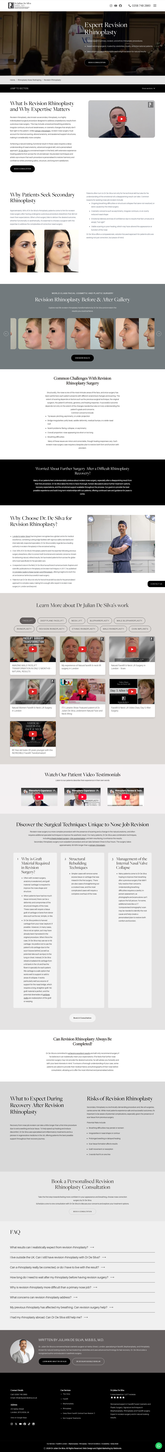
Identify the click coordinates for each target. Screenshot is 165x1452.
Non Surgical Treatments (72, 1418)
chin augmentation (78, 838)
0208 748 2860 (20, 1394)
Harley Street (114, 1444)
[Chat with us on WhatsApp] (158, 1445)
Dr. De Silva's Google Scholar (88, 1361)
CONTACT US (156, 584)
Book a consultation (82, 1018)
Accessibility (105, 1444)
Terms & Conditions (94, 1444)
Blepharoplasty (68, 1404)
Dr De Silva (23, 151)
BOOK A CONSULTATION (96, 62)
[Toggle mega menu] (155, 6)
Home (12, 80)
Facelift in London (61, 1444)
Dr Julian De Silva (117, 1390)
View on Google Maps (19, 1418)
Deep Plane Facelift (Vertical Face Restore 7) (79, 1413)
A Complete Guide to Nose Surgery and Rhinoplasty (32, 572)
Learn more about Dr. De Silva (54, 1361)
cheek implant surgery (60, 838)
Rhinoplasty (67, 1408)
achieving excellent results (79, 1053)
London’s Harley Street (21, 536)
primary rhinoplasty (43, 131)
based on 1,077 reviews (126, 1394)
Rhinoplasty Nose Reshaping (29, 80)
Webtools (117, 1448)
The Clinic (66, 1394)
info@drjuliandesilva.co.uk (26, 1398)
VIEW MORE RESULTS (82, 358)
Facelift (65, 1399)
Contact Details (17, 1390)
